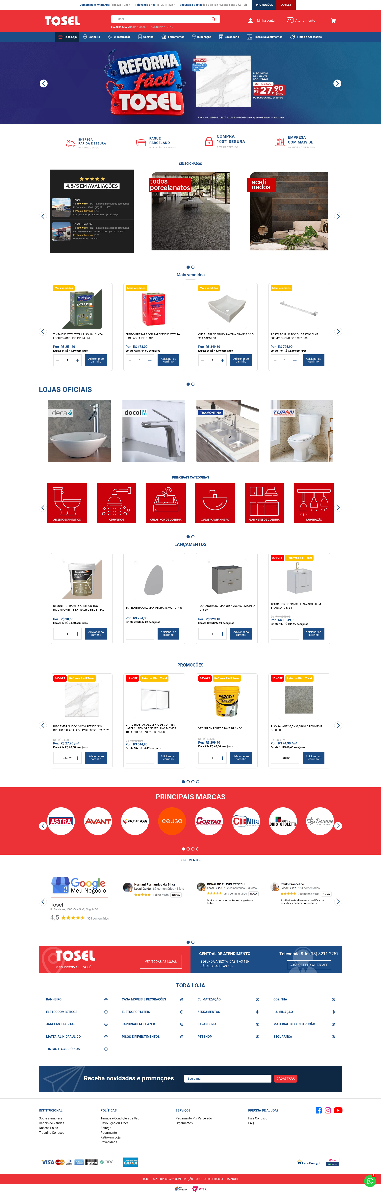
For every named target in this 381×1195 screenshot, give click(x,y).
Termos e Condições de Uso (120, 1118)
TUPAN (169, 27)
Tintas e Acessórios (309, 36)
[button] (173, 129)
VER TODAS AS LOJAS (161, 962)
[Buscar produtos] (214, 19)
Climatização (122, 36)
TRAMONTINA (155, 27)
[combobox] (165, 19)
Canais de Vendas (51, 1123)
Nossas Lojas (48, 1128)
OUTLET (286, 4)
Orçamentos (184, 1123)
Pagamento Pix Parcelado (194, 1118)
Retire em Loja (111, 1137)
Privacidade (109, 1142)
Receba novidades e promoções (129, 1078)
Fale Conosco (257, 1118)
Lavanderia (232, 36)
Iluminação (204, 36)
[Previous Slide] (44, 83)
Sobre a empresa (51, 1118)
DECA (133, 27)
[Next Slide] (337, 83)
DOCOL (142, 27)
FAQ (251, 1123)
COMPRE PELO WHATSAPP (309, 965)
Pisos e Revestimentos (268, 36)
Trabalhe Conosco (51, 1133)
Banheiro (94, 36)
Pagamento (109, 1133)
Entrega (106, 1128)
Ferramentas (176, 36)
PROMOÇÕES (264, 4)
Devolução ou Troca (115, 1123)
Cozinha (148, 36)
